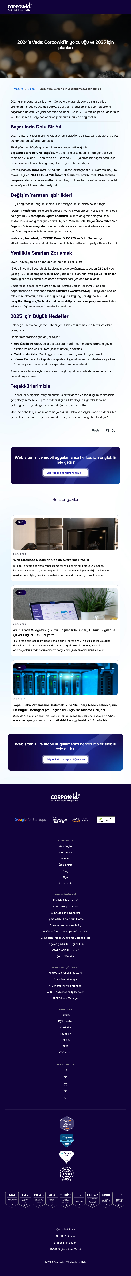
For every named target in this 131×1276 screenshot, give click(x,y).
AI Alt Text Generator (65, 906)
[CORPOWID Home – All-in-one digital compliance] (20, 6)
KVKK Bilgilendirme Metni (65, 1249)
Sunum (66, 1015)
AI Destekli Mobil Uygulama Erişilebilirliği (65, 937)
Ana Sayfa (65, 846)
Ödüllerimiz (65, 865)
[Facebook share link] (107, 430)
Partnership (65, 883)
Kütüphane (65, 1052)
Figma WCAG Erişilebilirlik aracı (65, 919)
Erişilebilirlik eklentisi (65, 900)
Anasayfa (17, 89)
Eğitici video (65, 1021)
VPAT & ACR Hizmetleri (65, 950)
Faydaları (65, 1033)
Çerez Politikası (65, 1229)
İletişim (65, 1040)
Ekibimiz (65, 858)
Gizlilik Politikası (65, 1236)
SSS (65, 1046)
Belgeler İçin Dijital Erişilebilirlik (65, 944)
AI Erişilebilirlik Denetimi (65, 912)
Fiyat (65, 877)
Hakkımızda (66, 852)
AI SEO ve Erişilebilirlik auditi (66, 973)
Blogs (31, 89)
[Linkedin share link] (119, 430)
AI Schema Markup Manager (65, 985)
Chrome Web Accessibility (65, 925)
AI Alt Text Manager (65, 979)
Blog (65, 871)
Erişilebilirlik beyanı (65, 1242)
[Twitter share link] (113, 430)
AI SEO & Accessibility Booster (65, 992)
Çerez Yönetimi (65, 956)
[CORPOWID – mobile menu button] (120, 7)
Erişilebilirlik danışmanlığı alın (64, 472)
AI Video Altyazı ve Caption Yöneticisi (65, 931)
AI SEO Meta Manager (65, 998)
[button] (65, 797)
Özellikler (65, 1027)
